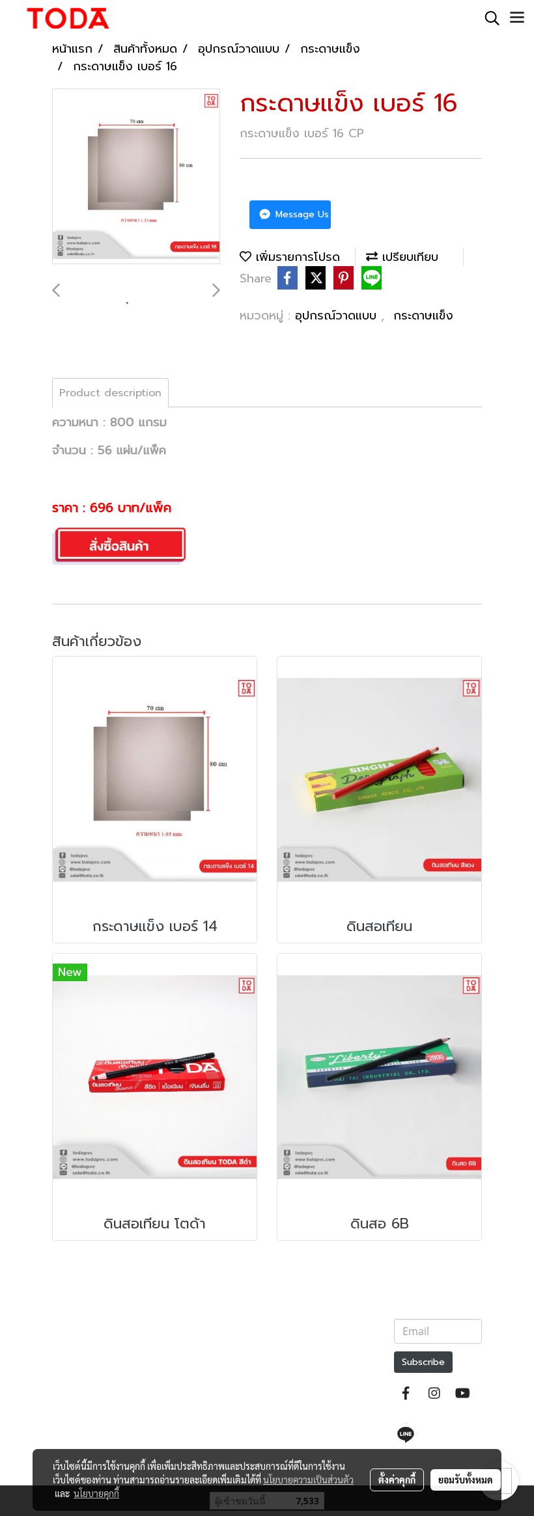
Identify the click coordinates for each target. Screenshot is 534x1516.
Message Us (300, 214)
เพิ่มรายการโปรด (295, 257)
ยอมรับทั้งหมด (465, 1479)
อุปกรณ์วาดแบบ (338, 315)
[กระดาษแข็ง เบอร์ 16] (136, 177)
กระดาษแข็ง (423, 315)
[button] (488, 18)
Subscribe (423, 1362)
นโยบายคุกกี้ (96, 1493)
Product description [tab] (110, 393)
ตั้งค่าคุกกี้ (396, 1479)
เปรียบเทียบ (408, 257)
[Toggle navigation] (517, 18)
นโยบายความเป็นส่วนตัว (308, 1479)
